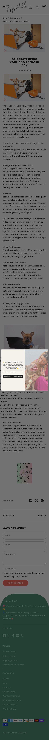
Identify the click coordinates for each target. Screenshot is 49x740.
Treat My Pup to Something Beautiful (13, 376)
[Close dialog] (46, 351)
